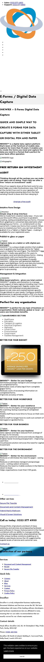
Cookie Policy (9, 593)
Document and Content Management (17, 564)
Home (10, 42)
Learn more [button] (9, 651)
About (11, 45)
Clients (11, 52)
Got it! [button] (22, 656)
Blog (10, 50)
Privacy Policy (9, 591)
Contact (12, 55)
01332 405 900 (11, 632)
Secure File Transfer (11, 569)
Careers (7, 578)
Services (12, 47)
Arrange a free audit (22, 202)
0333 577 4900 (16, 3)
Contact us (5, 544)
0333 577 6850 (19, 5)
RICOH (6, 567)
